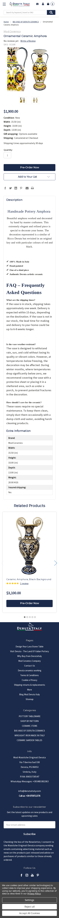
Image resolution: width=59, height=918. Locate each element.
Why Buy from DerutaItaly (29, 656)
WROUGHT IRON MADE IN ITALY (30, 735)
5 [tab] (35, 617)
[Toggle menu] (4, 4)
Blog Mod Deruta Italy (29, 694)
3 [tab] (30, 617)
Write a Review (28, 40)
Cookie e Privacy (29, 680)
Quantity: (8, 150)
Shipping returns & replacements (29, 684)
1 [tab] (24, 617)
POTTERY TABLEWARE (29, 716)
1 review (24, 583)
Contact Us (29, 665)
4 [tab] (32, 617)
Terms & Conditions (29, 675)
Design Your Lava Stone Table (29, 646)
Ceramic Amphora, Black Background (28, 579)
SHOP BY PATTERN (29, 721)
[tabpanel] (29, 562)
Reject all (30, 906)
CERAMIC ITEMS (29, 725)
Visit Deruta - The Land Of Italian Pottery (29, 651)
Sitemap (29, 699)
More (29, 689)
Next (56, 563)
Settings (29, 900)
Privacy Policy (34, 893)
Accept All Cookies (29, 913)
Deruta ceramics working (29, 670)
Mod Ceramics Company (29, 660)
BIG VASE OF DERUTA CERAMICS (29, 730)
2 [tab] (27, 617)
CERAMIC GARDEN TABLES (29, 740)
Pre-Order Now (29, 603)
